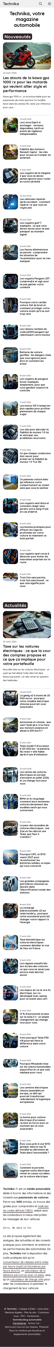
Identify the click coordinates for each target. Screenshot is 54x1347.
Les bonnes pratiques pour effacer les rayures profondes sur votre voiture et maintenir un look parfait (35, 532)
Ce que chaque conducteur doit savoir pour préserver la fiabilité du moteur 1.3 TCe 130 (35, 458)
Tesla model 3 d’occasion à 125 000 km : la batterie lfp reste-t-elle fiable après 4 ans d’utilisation (35, 750)
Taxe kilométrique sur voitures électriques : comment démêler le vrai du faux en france (34, 944)
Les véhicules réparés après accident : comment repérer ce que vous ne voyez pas (35, 203)
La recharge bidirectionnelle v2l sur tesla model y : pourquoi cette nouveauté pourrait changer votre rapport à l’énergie (35, 915)
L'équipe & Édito (27, 1308)
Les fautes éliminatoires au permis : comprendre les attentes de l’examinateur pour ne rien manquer (35, 255)
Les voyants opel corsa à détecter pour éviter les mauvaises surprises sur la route (35, 558)
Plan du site (30, 1312)
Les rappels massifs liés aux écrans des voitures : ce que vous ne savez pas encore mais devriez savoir (35, 969)
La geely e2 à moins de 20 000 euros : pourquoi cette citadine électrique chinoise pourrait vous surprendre (35, 701)
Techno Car (34, 1323)
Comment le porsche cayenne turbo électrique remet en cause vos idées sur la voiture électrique (35, 1172)
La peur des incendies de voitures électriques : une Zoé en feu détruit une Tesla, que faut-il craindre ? (34, 831)
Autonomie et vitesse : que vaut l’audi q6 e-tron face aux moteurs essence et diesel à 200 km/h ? (35, 726)
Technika (11, 3)
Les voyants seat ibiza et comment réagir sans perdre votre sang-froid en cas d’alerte (34, 507)
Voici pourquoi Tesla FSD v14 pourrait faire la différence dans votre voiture (34, 1042)
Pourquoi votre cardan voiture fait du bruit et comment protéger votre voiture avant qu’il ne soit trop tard (35, 308)
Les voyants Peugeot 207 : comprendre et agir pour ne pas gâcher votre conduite (35, 283)
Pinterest (43, 1326)
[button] (40, 4)
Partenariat (33, 1316)
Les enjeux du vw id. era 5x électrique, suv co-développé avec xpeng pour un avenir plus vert (35, 994)
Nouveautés (17, 36)
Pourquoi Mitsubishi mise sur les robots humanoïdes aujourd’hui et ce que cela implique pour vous (35, 1068)
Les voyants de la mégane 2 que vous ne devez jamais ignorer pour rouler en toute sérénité (35, 177)
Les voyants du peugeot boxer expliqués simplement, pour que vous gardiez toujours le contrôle (34, 384)
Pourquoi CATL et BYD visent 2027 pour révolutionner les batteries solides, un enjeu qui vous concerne (35, 860)
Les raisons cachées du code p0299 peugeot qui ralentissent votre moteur (35, 331)
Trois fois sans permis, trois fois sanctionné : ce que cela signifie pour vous (34, 582)
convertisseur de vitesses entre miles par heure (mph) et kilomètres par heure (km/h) (25, 1266)
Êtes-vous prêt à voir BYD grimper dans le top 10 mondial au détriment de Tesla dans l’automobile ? (35, 1148)
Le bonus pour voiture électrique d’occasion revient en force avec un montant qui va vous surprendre (34, 1123)
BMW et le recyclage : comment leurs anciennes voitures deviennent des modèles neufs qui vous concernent (35, 804)
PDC (23, 1316)
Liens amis (43, 1308)
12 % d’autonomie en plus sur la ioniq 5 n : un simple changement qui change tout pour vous (34, 1018)
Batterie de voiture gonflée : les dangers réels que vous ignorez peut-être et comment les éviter (35, 358)
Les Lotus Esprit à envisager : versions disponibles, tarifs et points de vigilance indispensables (32, 128)
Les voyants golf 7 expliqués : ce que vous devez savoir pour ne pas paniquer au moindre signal (34, 228)
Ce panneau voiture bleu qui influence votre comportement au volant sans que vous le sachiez (34, 484)
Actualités (15, 605)
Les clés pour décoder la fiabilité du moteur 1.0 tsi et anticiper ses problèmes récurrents (34, 434)
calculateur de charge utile (26, 1279)
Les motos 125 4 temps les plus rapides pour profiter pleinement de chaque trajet (35, 410)
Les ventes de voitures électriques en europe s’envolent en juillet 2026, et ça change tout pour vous (34, 777)
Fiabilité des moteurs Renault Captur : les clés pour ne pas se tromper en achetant (35, 153)
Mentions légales (13, 1312)
